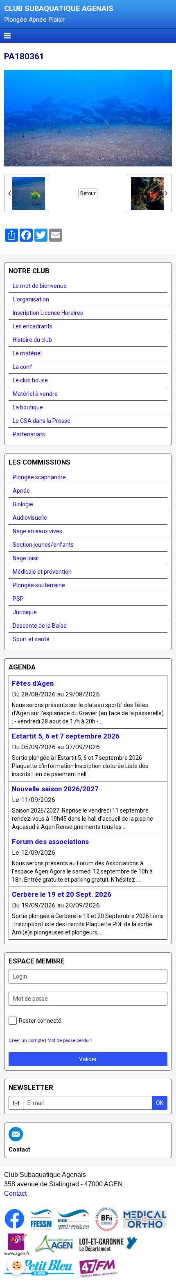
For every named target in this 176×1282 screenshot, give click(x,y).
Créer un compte (26, 1040)
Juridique (25, 612)
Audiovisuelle (30, 517)
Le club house (30, 380)
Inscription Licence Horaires (48, 313)
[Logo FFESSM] (41, 1218)
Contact (15, 1193)
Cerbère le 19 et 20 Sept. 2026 (61, 894)
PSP (18, 598)
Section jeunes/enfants (43, 544)
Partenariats (29, 434)
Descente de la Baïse (40, 625)
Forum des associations (50, 841)
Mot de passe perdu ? (69, 1040)
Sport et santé (31, 639)
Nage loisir (26, 558)
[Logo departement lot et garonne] (108, 1244)
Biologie (23, 504)
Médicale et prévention (42, 571)
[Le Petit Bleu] (39, 1267)
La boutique (28, 407)
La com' (22, 367)
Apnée (21, 490)
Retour (87, 193)
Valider (88, 1059)
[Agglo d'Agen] (53, 1244)
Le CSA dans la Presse (41, 421)
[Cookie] (16, 1265)
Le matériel (27, 353)
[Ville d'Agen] (16, 1244)
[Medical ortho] (145, 1218)
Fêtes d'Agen (33, 683)
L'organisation (31, 299)
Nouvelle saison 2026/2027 (55, 789)
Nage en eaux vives (37, 531)
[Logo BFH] (107, 1218)
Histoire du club (32, 340)
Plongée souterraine (39, 585)
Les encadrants (32, 326)
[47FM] (98, 1267)
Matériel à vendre (35, 394)
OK (159, 1103)
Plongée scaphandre (39, 477)
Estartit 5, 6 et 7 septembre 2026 (66, 736)
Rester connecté (40, 1020)
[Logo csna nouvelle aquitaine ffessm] (73, 1218)
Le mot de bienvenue (40, 286)
